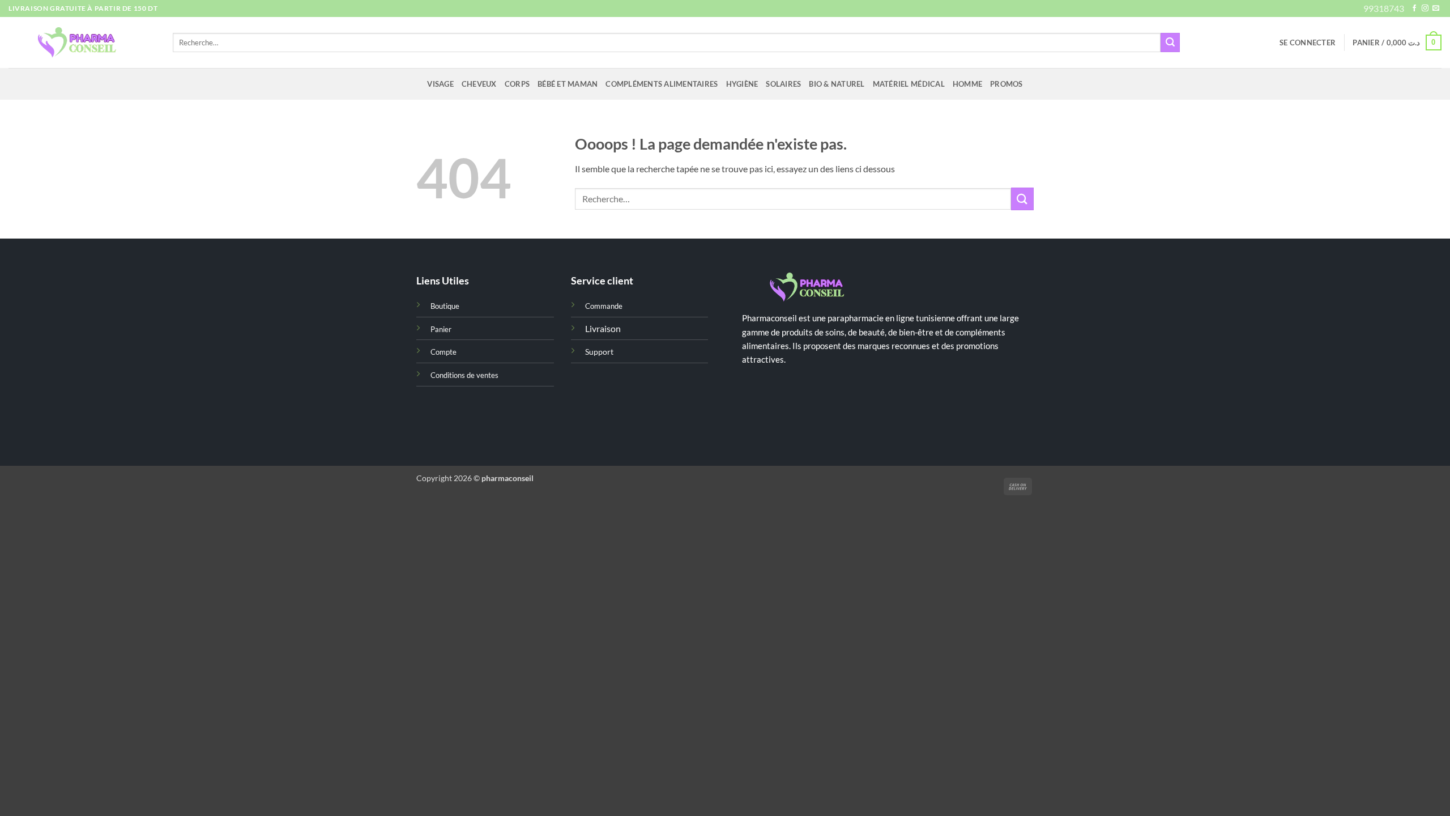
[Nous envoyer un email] (1435, 8)
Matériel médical (909, 83)
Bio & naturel (836, 83)
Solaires (783, 83)
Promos (1006, 83)
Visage (440, 83)
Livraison (603, 328)
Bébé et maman (568, 83)
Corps (517, 83)
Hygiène (742, 83)
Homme (967, 83)
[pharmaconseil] (82, 42)
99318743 (1383, 8)
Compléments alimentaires (661, 83)
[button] (1308, 42)
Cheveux (479, 83)
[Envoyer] (1170, 42)
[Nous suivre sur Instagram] (1425, 8)
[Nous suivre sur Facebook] (1414, 8)
